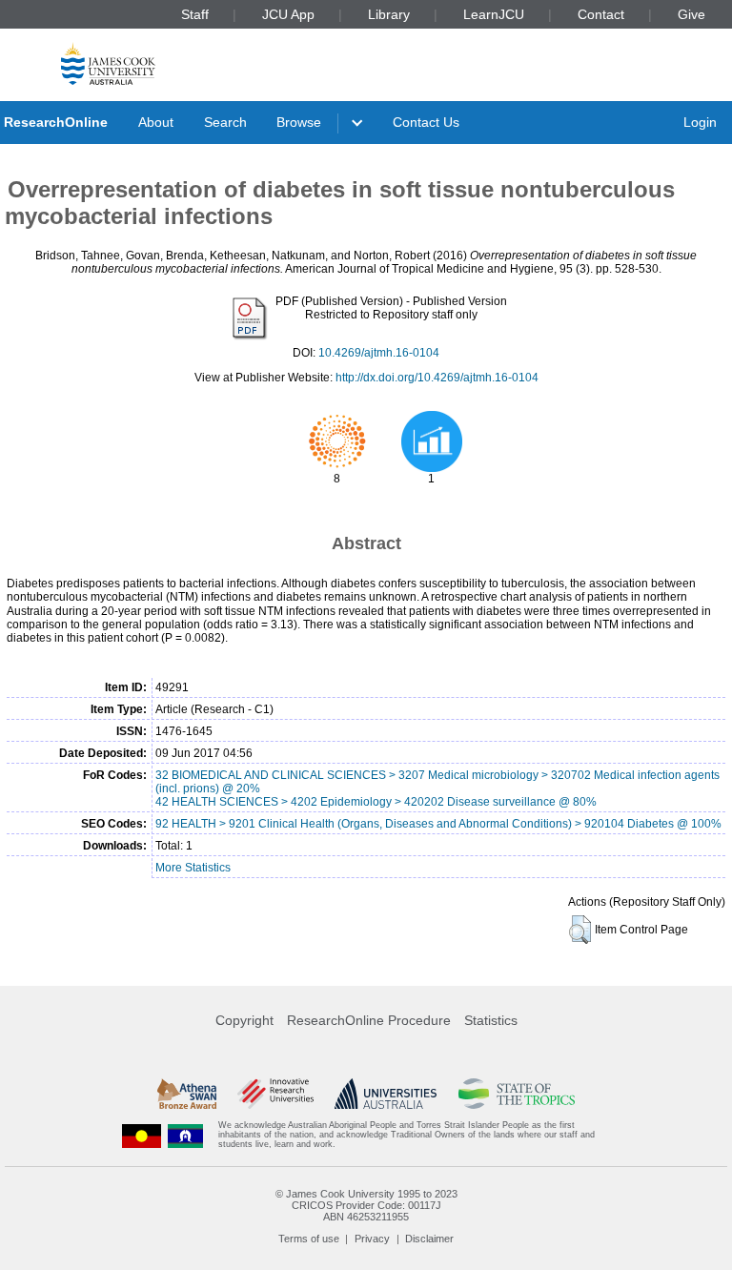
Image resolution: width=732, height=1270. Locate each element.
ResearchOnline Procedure (369, 1020)
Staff (195, 14)
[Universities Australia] (386, 1093)
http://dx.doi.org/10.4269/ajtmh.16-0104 (437, 377)
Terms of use (308, 1238)
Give (691, 14)
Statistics (491, 1020)
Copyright (244, 1020)
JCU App (288, 14)
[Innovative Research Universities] (275, 1093)
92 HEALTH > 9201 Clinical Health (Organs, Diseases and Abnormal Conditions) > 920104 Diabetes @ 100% (438, 823)
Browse (298, 122)
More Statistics (193, 867)
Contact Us (426, 122)
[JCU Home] (108, 63)
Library (389, 14)
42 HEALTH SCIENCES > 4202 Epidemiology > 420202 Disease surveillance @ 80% (376, 802)
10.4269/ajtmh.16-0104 (378, 352)
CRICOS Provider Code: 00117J (366, 1205)
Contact (601, 14)
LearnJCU (493, 14)
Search (225, 122)
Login (700, 122)
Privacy (372, 1238)
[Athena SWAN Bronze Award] (186, 1093)
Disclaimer (429, 1238)
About (155, 122)
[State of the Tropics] (516, 1093)
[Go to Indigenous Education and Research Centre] (142, 1135)
